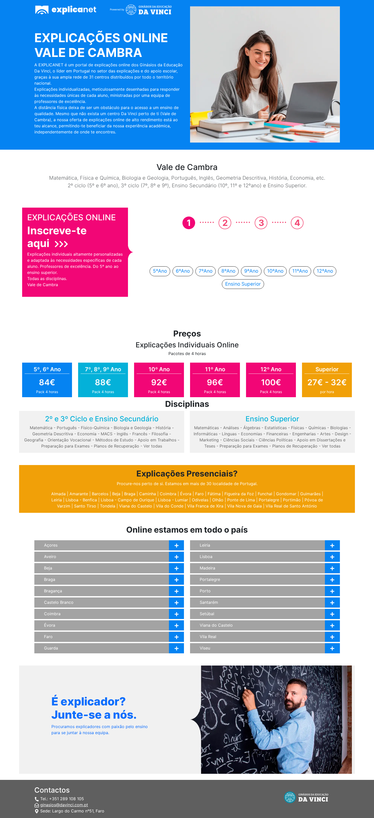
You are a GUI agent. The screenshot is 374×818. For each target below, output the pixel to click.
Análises (231, 427)
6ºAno (183, 271)
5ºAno (160, 271)
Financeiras (277, 433)
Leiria (56, 499)
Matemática (41, 427)
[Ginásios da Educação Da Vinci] (151, 10)
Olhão (217, 499)
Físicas (297, 427)
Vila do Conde (169, 505)
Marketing (209, 439)
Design (341, 433)
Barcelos (100, 493)
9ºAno (251, 271)
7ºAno (205, 271)
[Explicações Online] (68, 10)
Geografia (33, 439)
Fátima (214, 493)
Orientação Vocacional (69, 439)
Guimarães (310, 493)
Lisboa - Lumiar (173, 499)
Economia (86, 433)
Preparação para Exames (65, 446)
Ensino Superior (243, 284)
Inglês (122, 433)
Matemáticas (206, 427)
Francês (139, 433)
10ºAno (275, 271)
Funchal (265, 493)
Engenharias (304, 433)
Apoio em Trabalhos (157, 439)
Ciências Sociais (238, 439)
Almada (58, 493)
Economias (251, 433)
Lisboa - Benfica (81, 499)
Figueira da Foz (239, 493)
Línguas (229, 433)
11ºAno (300, 271)
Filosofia (160, 433)
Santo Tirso (85, 505)
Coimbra (168, 493)
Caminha (147, 493)
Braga (129, 493)
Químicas (317, 427)
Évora (185, 493)
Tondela (107, 505)
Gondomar (286, 493)
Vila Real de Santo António (291, 505)
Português (67, 427)
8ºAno (228, 271)
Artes (325, 433)
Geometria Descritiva (52, 433)
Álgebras (251, 427)
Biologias (339, 427)
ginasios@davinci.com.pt (64, 804)
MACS (106, 433)
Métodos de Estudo (114, 439)
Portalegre (269, 499)
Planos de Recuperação (116, 446)
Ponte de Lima (241, 499)
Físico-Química (95, 427)
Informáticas (206, 433)
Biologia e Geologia (132, 427)
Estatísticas (276, 427)
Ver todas (152, 446)
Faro (199, 493)
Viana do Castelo (135, 505)
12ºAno (325, 271)
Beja (116, 493)
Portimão (292, 499)
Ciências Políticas (276, 439)
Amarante (78, 493)
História (163, 427)
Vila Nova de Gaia (244, 505)
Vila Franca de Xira (205, 505)
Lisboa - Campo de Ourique (127, 499)
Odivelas (200, 499)
